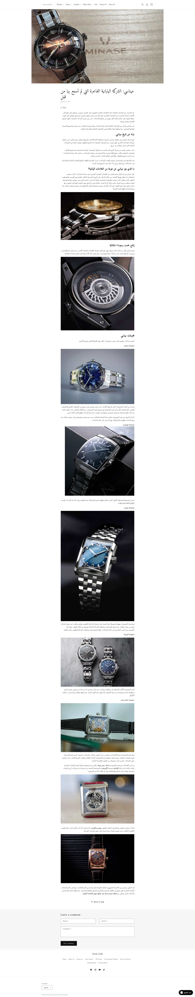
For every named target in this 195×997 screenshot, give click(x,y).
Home (64, 959)
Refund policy (91, 963)
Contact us (79, 959)
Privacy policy (103, 963)
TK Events (98, 959)
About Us (71, 959)
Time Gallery (89, 959)
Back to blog (99, 902)
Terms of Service (125, 959)
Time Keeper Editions (111, 959)
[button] (142, 4)
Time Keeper (49, 994)
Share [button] (64, 107)
